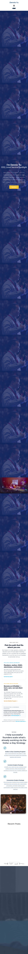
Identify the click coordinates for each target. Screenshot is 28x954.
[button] (14, 485)
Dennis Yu (14, 2)
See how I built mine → (21, 721)
